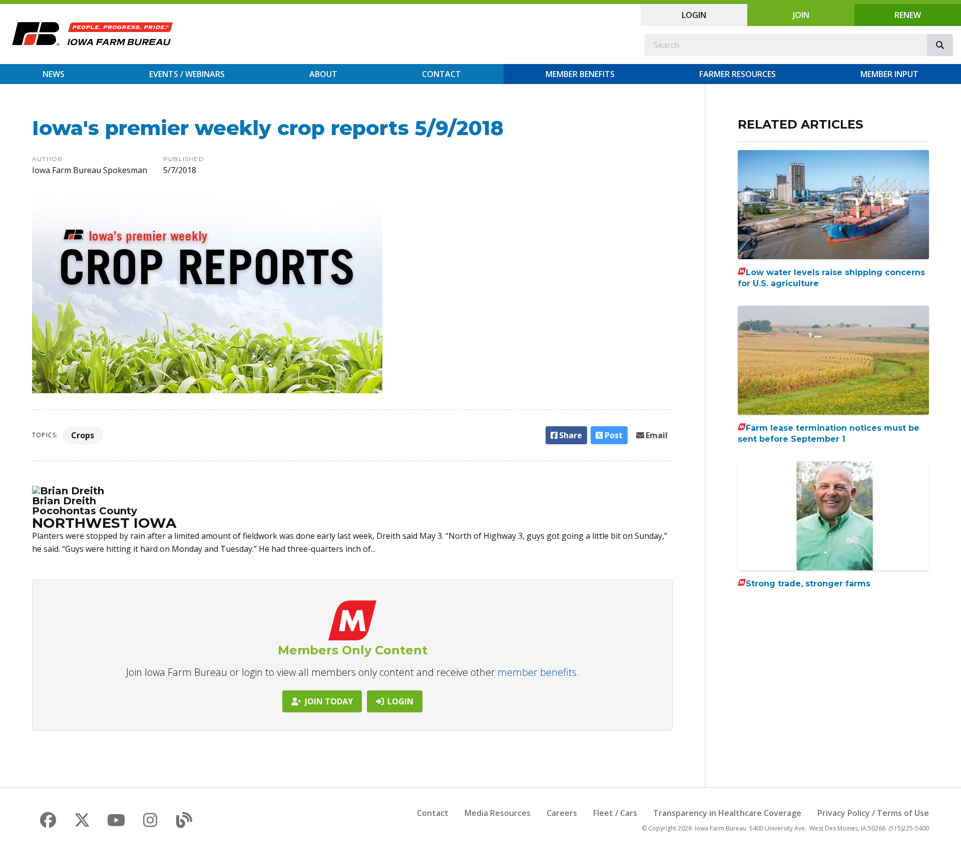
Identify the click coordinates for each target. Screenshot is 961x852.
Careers (562, 812)
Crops (82, 435)
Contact (441, 74)
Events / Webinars (187, 74)
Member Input (889, 74)
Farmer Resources (737, 74)
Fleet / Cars (615, 812)
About (323, 74)
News (54, 74)
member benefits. (538, 672)
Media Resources (497, 812)
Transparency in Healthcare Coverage (727, 812)
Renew (907, 15)
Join (801, 15)
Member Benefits (580, 74)
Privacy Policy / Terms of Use (873, 812)
